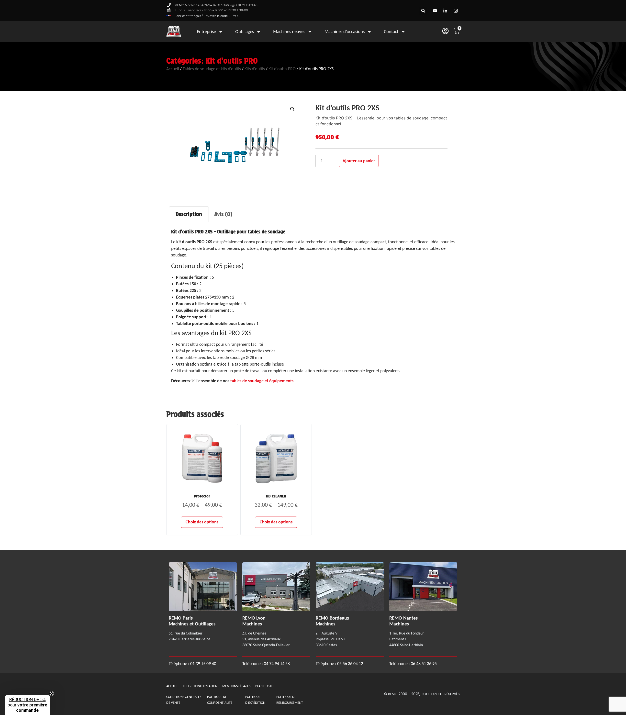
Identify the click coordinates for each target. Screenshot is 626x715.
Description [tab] (189, 214)
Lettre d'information (200, 686)
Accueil (172, 68)
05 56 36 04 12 (350, 663)
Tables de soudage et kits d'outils (212, 68)
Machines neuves (289, 31)
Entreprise (206, 31)
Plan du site (264, 686)
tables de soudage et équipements (261, 380)
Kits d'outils (255, 68)
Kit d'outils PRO (232, 61)
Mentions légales (236, 686)
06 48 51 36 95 (424, 663)
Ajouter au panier (359, 160)
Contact (391, 31)
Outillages (244, 31)
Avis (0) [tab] (223, 214)
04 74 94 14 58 (277, 663)
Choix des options (202, 522)
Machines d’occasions (344, 31)
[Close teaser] (51, 693)
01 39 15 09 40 (202, 663)
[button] (423, 11)
